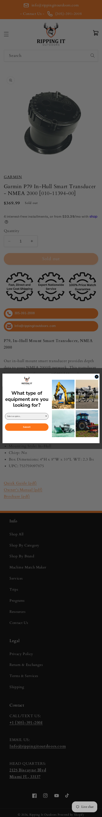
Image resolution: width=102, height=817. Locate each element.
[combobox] (26, 416)
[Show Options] (46, 416)
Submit (26, 427)
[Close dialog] (97, 377)
